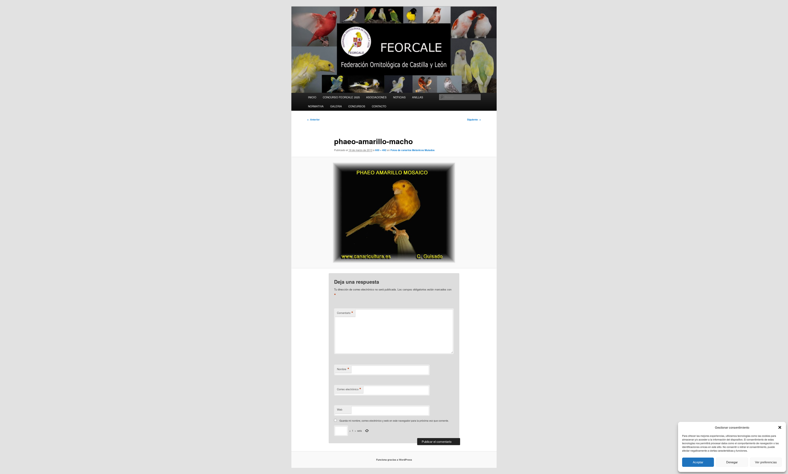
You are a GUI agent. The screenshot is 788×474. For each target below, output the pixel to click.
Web (339, 409)
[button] (780, 427)
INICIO (312, 97)
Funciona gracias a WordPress (394, 459)
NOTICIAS (399, 97)
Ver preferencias (766, 462)
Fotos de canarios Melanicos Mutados (413, 150)
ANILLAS (417, 97)
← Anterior (313, 119)
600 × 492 (380, 150)
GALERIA (336, 106)
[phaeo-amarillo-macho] (394, 212)
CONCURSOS (356, 106)
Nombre (343, 369)
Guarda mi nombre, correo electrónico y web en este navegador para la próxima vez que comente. (394, 420)
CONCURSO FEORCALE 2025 (341, 97)
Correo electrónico (349, 389)
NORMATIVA (316, 106)
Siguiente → (474, 119)
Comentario (345, 313)
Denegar (732, 462)
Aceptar (698, 462)
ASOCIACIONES (376, 97)
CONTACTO (379, 106)
